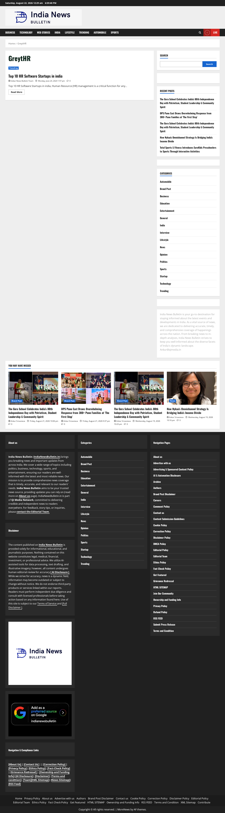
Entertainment (167, 211)
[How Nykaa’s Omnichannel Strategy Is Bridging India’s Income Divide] (192, 388)
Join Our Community (163, 593)
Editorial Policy (160, 550)
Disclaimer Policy (161, 537)
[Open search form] (200, 33)
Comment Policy (161, 506)
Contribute (204, 802)
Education (165, 203)
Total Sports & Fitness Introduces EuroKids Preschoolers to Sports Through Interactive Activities (188, 149)
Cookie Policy (160, 525)
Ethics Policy (159, 562)
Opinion (163, 254)
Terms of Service (47, 603)
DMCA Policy (159, 544)
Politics (163, 262)
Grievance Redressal (163, 581)
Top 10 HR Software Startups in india (35, 76)
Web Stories (43, 32)
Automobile (100, 32)
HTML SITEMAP (160, 587)
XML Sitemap (188, 802)
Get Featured (159, 575)
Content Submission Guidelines (168, 519)
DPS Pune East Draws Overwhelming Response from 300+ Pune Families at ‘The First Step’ (185, 115)
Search (164, 55)
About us (24, 496)
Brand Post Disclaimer (164, 494)
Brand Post (165, 189)
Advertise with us (162, 463)
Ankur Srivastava (18, 421)
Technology (26, 32)
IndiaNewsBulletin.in (47, 456)
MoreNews (123, 809)
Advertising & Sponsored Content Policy (173, 469)
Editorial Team (160, 556)
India (57, 32)
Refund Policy (160, 612)
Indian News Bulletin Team (22, 81)
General (164, 218)
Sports (115, 32)
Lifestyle (70, 32)
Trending (84, 32)
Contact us (158, 513)
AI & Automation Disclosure (167, 475)
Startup (163, 276)
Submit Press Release (164, 624)
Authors (157, 488)
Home (18, 798)
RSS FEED (158, 618)
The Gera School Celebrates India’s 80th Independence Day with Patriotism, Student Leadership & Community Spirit (187, 103)
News (162, 247)
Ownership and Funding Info (167, 600)
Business (10, 32)
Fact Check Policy (162, 568)
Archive (157, 482)
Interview (164, 232)
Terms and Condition (163, 631)
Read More (18, 92)
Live (215, 32)
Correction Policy (162, 531)
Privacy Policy (160, 606)
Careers (157, 500)
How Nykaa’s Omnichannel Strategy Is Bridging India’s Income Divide (188, 411)
